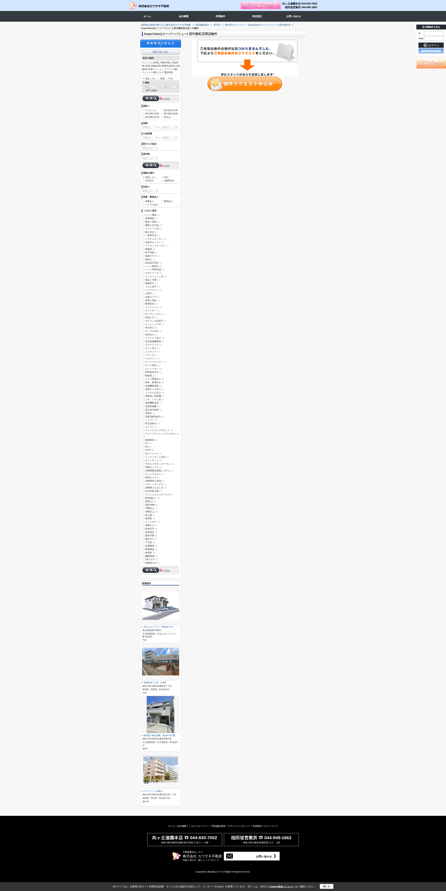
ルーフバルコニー (155, 361)
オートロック (153, 460)
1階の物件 (151, 504)
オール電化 (152, 365)
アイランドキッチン (156, 245)
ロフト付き (152, 348)
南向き (150, 259)
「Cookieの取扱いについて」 (281, 886)
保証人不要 (152, 280)
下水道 (150, 542)
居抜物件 (151, 532)
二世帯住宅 (152, 235)
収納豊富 (151, 440)
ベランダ (151, 355)
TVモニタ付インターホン (159, 464)
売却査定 (257, 16)
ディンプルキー (154, 474)
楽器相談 (151, 218)
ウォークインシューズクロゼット (161, 435)
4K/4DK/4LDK (152, 117)
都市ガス (151, 539)
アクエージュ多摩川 (153, 791)
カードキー (152, 310)
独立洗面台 (152, 423)
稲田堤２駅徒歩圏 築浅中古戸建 (159, 735)
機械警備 (151, 556)
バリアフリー (153, 290)
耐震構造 (151, 549)
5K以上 (167, 117)
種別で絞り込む (161, 52)
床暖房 (150, 249)
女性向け (151, 334)
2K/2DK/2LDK (152, 113)
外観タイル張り (154, 389)
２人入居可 (152, 286)
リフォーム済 (153, 228)
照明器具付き (153, 372)
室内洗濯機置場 (154, 341)
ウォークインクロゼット (159, 430)
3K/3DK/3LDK (171, 113)
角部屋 (150, 518)
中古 (170, 78)
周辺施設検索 (218, 826)
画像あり (149, 201)
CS (148, 443)
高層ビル (151, 525)
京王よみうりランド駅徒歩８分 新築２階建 (165, 627)
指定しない (151, 78)
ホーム (147, 16)
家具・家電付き (154, 382)
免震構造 (151, 545)
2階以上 (150, 501)
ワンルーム (150, 110)
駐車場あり (152, 498)
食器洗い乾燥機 (154, 396)
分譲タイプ (152, 297)
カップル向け (153, 331)
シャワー (151, 420)
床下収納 (151, 252)
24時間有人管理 (154, 481)
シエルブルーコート (199, 826)
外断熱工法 (152, 563)
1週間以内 (169, 180)
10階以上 (151, 508)
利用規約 (257, 826)
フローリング (153, 344)
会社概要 (184, 16)
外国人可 (151, 317)
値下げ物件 (151, 90)
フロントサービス (155, 484)
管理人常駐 (152, 300)
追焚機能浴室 (153, 402)
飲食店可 (151, 528)
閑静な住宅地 (153, 225)
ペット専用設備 (154, 269)
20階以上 (151, 511)
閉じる (326, 886)
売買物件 (220, 16)
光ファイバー (153, 453)
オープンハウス (154, 314)
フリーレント (153, 307)
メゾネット (152, 351)
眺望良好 (151, 303)
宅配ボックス (153, 467)
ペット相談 (152, 215)
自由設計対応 (153, 262)
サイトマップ (271, 826)
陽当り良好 (152, 221)
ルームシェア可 (154, 324)
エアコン (151, 427)
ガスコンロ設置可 (155, 320)
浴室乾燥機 (152, 406)
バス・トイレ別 (154, 399)
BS (148, 446)
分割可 (150, 293)
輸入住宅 (151, 232)
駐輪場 (150, 375)
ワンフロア (152, 522)
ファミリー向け (154, 338)
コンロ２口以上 (154, 392)
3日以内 (149, 180)
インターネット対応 (156, 457)
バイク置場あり (154, 379)
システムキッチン (155, 239)
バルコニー (152, 358)
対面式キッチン (154, 242)
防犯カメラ (152, 477)
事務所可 (151, 283)
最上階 (150, 515)
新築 (162, 78)
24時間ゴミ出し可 (155, 487)
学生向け (151, 327)
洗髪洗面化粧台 (154, 416)
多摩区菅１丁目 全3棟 (155, 682)
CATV (149, 450)
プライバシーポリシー (239, 826)
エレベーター (153, 368)
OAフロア (151, 559)
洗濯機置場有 (153, 386)
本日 (166, 177)
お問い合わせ (293, 16)
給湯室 (150, 552)
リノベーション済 (155, 276)
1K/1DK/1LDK (171, 110)
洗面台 (150, 413)
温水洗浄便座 (153, 409)
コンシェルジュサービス (159, 494)
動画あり (168, 201)
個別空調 (151, 535)
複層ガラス (152, 256)
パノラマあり (152, 204)
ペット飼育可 (153, 266)
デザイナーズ (153, 273)
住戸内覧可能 (153, 491)
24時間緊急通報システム (159, 470)
